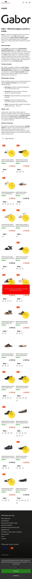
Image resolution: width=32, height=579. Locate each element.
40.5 (26, 398)
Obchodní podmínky (6, 525)
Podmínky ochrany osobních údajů (10, 527)
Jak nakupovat (5, 520)
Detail (4, 169)
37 (2, 204)
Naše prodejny (5, 534)
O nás (2, 536)
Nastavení (16, 567)
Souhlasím (16, 571)
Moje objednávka (5, 518)
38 (2, 171)
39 (2, 268)
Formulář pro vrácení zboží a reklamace (11, 532)
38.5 (20, 171)
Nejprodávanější (9, 138)
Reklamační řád (5, 529)
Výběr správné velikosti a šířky (9, 523)
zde (18, 564)
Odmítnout (16, 576)
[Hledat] (23, 2)
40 (19, 204)
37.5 (17, 171)
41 (23, 171)
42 (10, 301)
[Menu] (29, 2)
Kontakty (3, 538)
